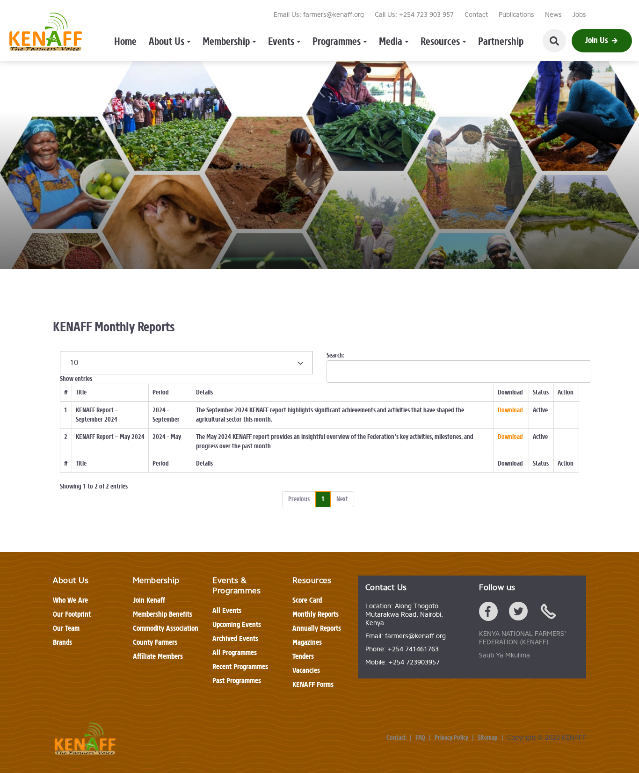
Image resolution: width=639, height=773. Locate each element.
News (553, 14)
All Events (226, 610)
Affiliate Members (158, 656)
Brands (62, 642)
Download (510, 392)
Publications (516, 14)
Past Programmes (236, 680)
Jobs (579, 14)
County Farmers (155, 642)
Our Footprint (72, 614)
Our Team (66, 628)
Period (160, 392)
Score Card (307, 600)
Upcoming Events (236, 624)
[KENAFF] (45, 33)
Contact (476, 14)
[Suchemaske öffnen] (554, 40)
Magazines (307, 642)
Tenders (303, 656)
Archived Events (235, 638)
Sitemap (488, 738)
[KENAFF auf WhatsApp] (548, 613)
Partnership (500, 41)
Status (541, 392)
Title (81, 392)
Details (204, 392)
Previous (299, 499)
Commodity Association (165, 628)
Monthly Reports (315, 614)
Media (390, 41)
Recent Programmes (240, 666)
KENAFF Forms (313, 684)
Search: (335, 355)
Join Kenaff (149, 600)
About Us (166, 41)
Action (566, 392)
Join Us (596, 40)
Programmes (336, 41)
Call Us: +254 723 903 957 (414, 14)
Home (125, 41)
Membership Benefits (162, 614)
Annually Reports (316, 628)
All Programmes (234, 652)
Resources (440, 41)
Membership (226, 41)
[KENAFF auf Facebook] (488, 613)
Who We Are (70, 600)
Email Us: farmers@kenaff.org (319, 14)
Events (281, 41)
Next (342, 499)
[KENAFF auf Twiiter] (518, 613)
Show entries (76, 370)
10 (74, 362)
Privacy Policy (451, 738)
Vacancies (306, 670)
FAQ (420, 738)
